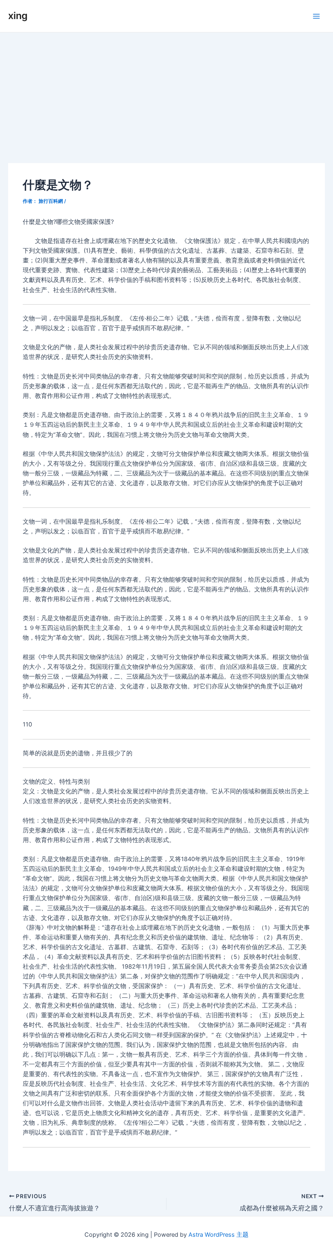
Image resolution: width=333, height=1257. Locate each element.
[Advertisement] (166, 93)
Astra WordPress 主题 (218, 1234)
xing (18, 15)
